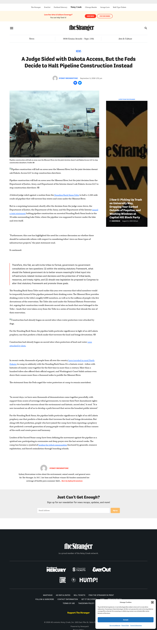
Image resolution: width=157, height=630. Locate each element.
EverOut (47, 7)
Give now (90, 16)
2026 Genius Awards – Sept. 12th (78, 38)
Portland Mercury (60, 7)
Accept (125, 620)
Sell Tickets (79, 595)
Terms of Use (69, 603)
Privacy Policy (125, 625)
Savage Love (105, 7)
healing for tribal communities (52, 445)
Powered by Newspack (80, 626)
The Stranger (36, 7)
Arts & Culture (125, 38)
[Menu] (12, 28)
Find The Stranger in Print (101, 595)
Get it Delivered (89, 599)
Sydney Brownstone (68, 78)
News (31, 38)
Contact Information (136, 625)
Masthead (47, 595)
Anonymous (116, 221)
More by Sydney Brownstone (72, 481)
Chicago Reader (91, 7)
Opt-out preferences (115, 625)
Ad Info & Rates (63, 595)
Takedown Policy (86, 603)
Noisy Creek (76, 7)
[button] (152, 602)
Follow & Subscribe (44, 599)
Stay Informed (105, 16)
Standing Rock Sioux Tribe (66, 195)
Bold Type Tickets (119, 7)
